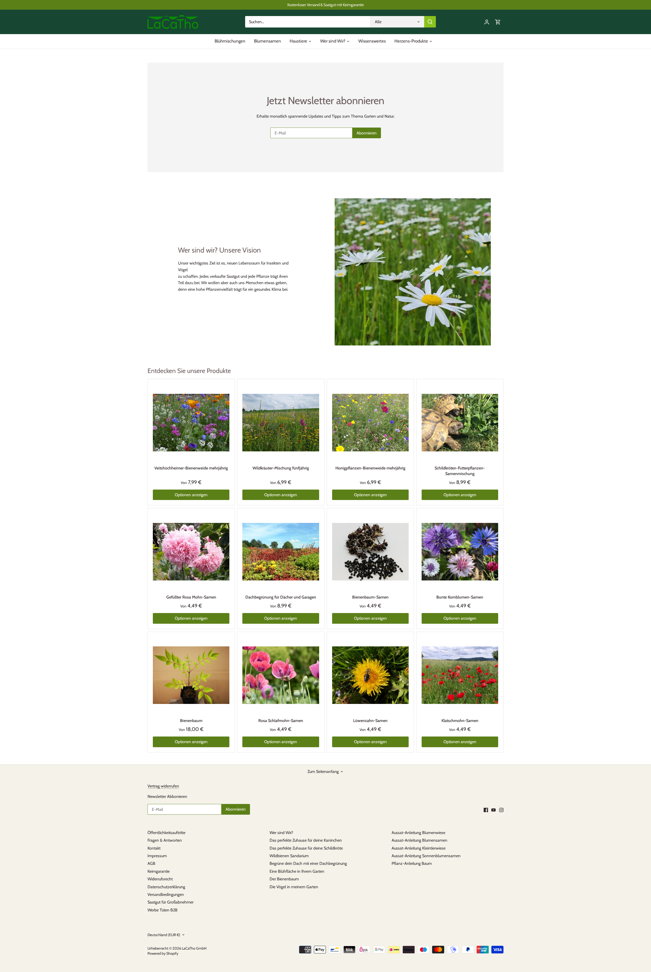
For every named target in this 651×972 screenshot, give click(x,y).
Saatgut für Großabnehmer (170, 902)
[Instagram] (501, 810)
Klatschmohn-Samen (459, 720)
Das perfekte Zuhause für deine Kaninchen (306, 840)
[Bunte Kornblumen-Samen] (460, 551)
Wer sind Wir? (281, 832)
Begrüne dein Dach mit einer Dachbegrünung (308, 863)
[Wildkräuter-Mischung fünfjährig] (280, 422)
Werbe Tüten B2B (162, 910)
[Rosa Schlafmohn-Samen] (280, 675)
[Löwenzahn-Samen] (370, 675)
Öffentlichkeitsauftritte (166, 832)
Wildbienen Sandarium (289, 855)
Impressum (157, 855)
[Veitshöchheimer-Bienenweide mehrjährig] (191, 422)
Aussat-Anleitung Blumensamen (419, 840)
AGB (151, 863)
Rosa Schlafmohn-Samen (280, 720)
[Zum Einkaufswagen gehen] (498, 22)
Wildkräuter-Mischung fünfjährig (281, 468)
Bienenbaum (191, 720)
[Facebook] (486, 810)
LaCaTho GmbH (194, 948)
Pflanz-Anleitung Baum (412, 863)
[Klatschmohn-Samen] (460, 675)
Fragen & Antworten (164, 840)
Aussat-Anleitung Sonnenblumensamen (426, 855)
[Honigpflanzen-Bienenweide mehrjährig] (370, 422)
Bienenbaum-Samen (370, 597)
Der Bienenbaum (284, 879)
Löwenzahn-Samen (370, 720)
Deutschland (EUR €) (163, 935)
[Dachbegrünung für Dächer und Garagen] (280, 551)
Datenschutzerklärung (166, 886)
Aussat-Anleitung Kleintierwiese (419, 848)
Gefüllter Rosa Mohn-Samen (191, 597)
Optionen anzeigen (191, 494)
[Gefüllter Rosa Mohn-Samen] (191, 551)
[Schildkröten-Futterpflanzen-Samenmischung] (460, 422)
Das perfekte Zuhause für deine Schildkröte (306, 848)
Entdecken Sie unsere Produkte (189, 370)
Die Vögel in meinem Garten (294, 886)
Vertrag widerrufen (163, 786)
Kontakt (153, 848)
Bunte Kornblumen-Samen (459, 597)
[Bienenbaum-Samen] (370, 551)
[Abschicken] (430, 21)
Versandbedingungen (165, 894)
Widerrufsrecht (160, 879)
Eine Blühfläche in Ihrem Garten (297, 871)
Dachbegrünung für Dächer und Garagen (280, 597)
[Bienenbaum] (191, 675)
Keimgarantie (158, 871)
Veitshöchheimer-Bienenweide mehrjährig (191, 468)
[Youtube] (493, 810)
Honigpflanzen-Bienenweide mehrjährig (370, 468)
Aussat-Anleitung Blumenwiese (418, 832)
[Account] (486, 22)
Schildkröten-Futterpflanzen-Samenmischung (460, 471)
